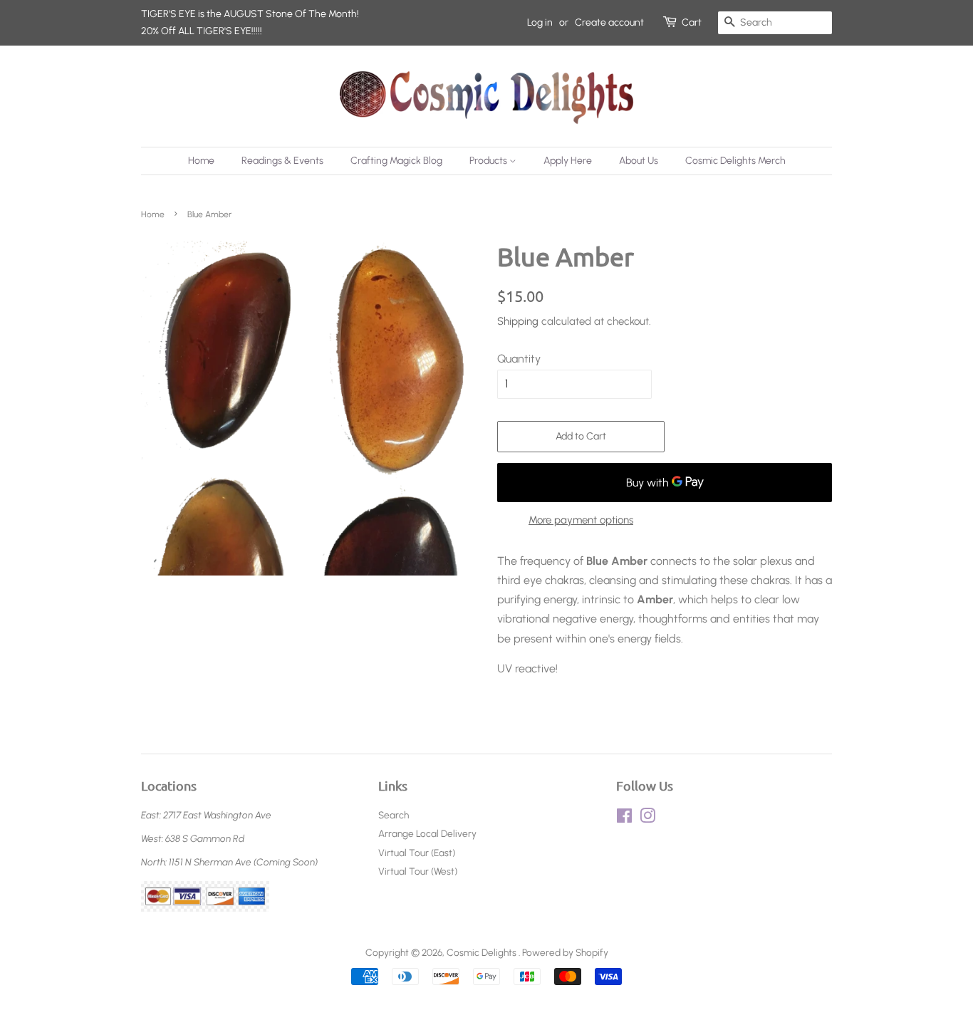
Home (201, 161)
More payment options (581, 520)
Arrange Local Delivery (427, 833)
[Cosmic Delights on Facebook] (624, 818)
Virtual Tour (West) (417, 871)
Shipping (517, 321)
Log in (540, 22)
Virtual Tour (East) (416, 852)
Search (393, 815)
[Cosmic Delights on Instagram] (647, 818)
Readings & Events (282, 161)
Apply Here (567, 161)
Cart (692, 22)
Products (489, 161)
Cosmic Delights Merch (735, 161)
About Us (638, 161)
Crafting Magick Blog (396, 161)
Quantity (519, 358)
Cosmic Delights (483, 952)
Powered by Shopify (565, 952)
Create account (609, 22)
